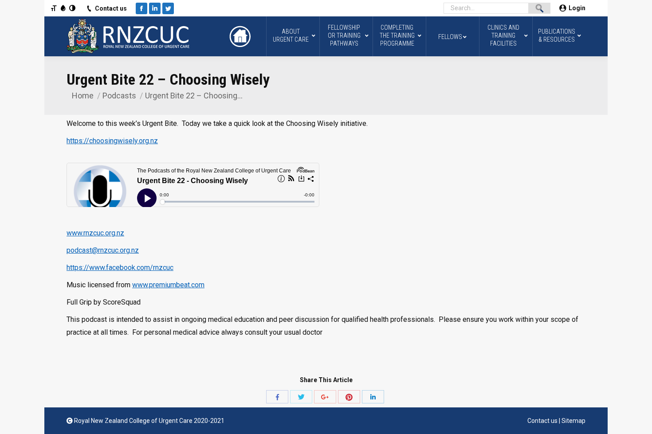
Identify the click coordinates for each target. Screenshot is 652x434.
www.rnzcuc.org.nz (95, 233)
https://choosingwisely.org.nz (112, 141)
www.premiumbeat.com (168, 285)
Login (577, 8)
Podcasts (119, 95)
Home (83, 95)
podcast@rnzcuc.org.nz (103, 250)
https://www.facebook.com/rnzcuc (120, 267)
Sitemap (573, 420)
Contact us (111, 8)
